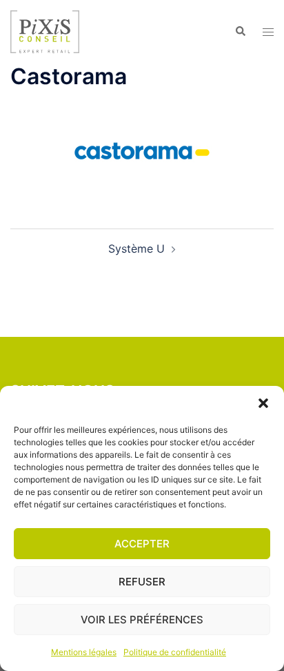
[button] (263, 403)
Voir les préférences (142, 619)
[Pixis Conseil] (44, 30)
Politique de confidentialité (174, 652)
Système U (136, 248)
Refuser (142, 581)
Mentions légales (83, 652)
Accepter (142, 543)
